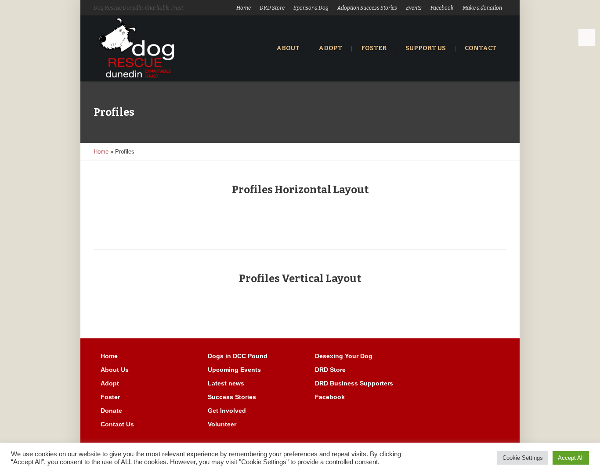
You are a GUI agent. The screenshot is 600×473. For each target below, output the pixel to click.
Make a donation (482, 8)
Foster (110, 396)
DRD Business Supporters (354, 383)
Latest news (226, 383)
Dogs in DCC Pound (237, 355)
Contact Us (117, 424)
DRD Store (272, 8)
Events (414, 8)
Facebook (442, 8)
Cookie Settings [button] (522, 458)
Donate (111, 410)
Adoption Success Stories (367, 8)
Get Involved (227, 410)
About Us (115, 369)
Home (243, 8)
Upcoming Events (234, 369)
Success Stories (232, 396)
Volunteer (222, 424)
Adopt (110, 383)
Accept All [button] (571, 458)
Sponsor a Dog (311, 8)
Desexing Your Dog (343, 355)
